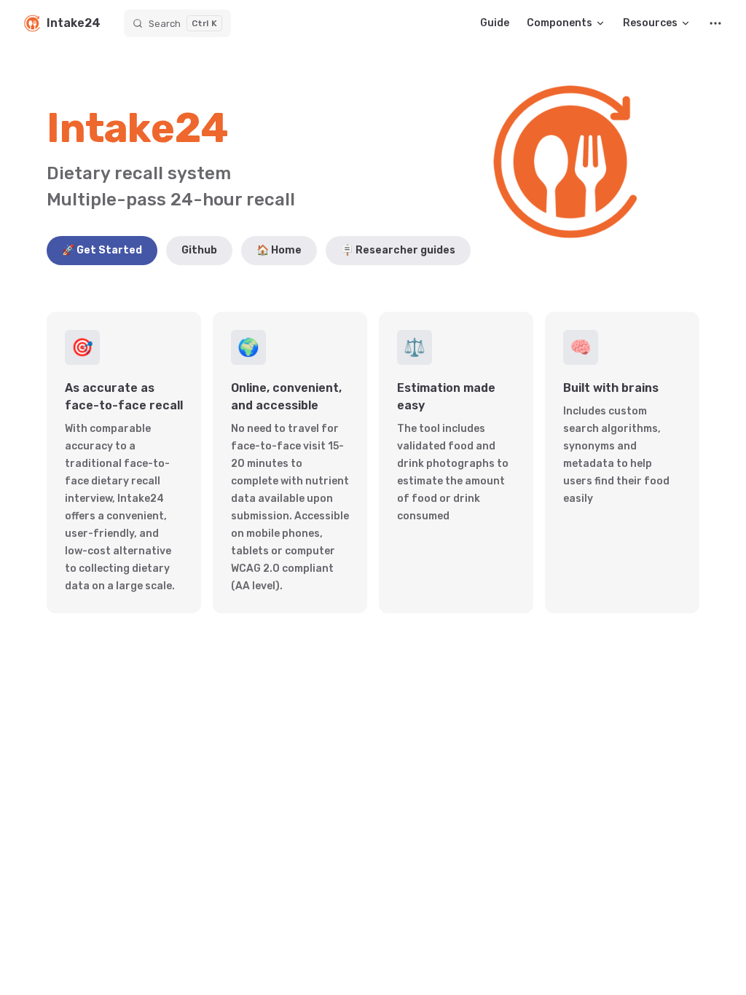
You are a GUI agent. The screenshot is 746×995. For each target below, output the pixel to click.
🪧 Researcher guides (398, 250)
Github (199, 250)
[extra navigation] (715, 23)
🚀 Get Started (102, 250)
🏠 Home (279, 250)
